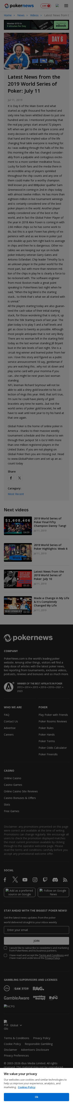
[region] (36, 1086)
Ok (36, 1097)
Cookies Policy (26, 1087)
